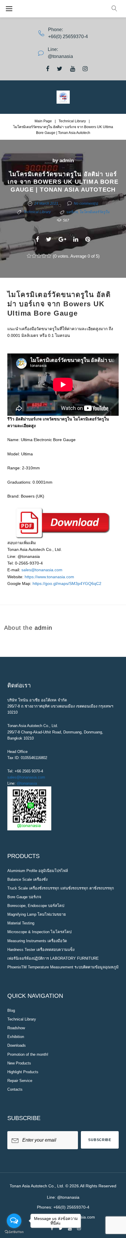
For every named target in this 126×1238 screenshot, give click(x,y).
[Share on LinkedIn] (75, 239)
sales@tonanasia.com (41, 569)
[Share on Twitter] (49, 239)
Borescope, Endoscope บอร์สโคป (35, 905)
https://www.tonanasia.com (49, 576)
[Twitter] (59, 68)
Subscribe (99, 1140)
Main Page (43, 121)
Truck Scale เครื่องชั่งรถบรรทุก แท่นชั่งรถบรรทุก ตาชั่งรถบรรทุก (60, 888)
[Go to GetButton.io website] (14, 1232)
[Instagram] (85, 68)
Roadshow (16, 1028)
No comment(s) (86, 203)
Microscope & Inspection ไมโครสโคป (39, 932)
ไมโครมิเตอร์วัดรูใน (94, 212)
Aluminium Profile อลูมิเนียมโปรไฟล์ (37, 871)
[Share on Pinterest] (87, 239)
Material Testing (20, 923)
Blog (11, 1010)
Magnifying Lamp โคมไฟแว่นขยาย (36, 914)
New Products (19, 1063)
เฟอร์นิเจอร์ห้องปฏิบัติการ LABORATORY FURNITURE (53, 958)
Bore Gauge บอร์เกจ (24, 897)
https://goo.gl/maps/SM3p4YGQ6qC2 (67, 583)
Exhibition (15, 1036)
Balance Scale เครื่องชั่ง (27, 879)
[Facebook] (47, 68)
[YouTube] (72, 68)
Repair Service (19, 1080)
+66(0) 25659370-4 (68, 36)
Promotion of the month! (27, 1054)
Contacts (15, 1089)
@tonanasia (27, 783)
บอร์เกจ (72, 212)
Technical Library (72, 121)
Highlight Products (22, 1072)
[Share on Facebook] (37, 239)
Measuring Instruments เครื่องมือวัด (37, 941)
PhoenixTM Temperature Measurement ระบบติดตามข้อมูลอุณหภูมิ (63, 967)
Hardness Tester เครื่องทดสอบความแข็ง (40, 949)
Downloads (16, 1045)
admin (66, 160)
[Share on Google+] (62, 239)
